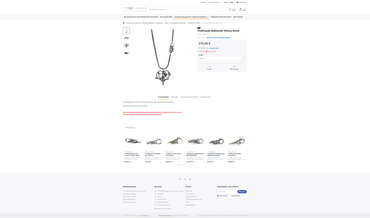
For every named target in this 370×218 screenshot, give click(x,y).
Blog (226, 2)
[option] (126, 30)
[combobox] (187, 9)
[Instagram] (185, 179)
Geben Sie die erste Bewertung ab (218, 38)
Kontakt (203, 2)
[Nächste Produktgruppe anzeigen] (245, 149)
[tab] (163, 97)
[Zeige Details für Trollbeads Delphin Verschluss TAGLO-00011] (237, 141)
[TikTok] (190, 179)
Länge (200, 55)
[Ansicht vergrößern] (162, 58)
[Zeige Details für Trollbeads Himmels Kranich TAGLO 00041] (133, 141)
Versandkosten (214, 48)
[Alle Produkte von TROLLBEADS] (199, 28)
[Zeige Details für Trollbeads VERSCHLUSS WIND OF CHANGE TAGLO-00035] (216, 141)
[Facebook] (180, 179)
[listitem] (162, 58)
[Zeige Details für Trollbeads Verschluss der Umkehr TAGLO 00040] (154, 141)
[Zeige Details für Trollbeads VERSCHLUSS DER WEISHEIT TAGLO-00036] (195, 141)
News (231, 2)
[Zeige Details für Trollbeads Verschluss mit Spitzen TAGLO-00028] (175, 141)
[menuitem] (141, 17)
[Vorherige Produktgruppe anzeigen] (125, 149)
